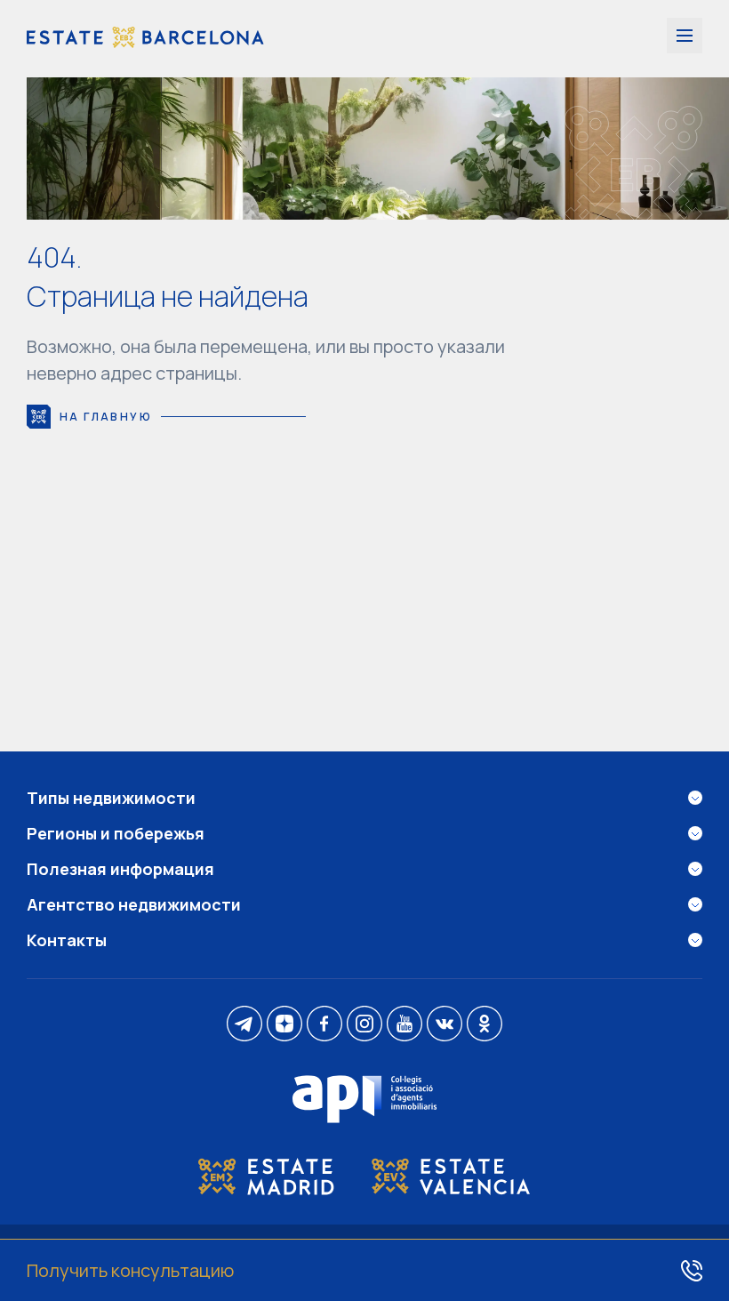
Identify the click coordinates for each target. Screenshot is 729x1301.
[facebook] (324, 1025)
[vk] (444, 1025)
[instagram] (364, 1025)
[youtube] (404, 1025)
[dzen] (284, 1025)
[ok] (484, 1025)
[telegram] (244, 1025)
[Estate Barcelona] (145, 39)
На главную (106, 416)
